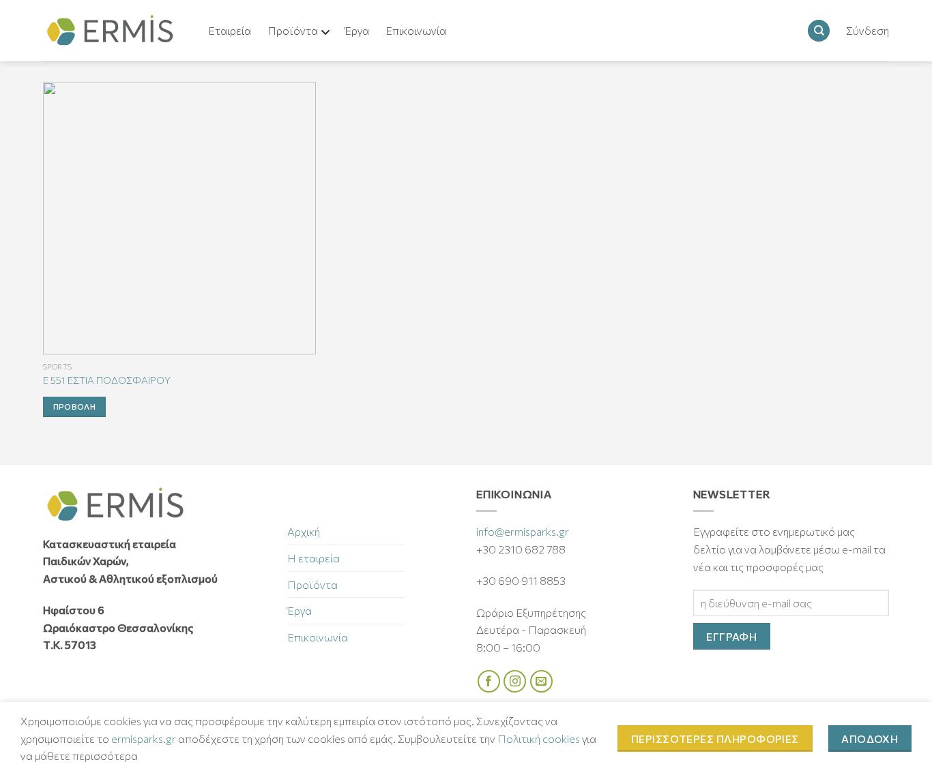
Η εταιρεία (313, 557)
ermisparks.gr (143, 738)
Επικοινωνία (317, 636)
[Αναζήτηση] (819, 31)
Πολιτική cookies (538, 738)
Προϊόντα (312, 584)
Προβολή (74, 406)
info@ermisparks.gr (522, 531)
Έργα (299, 610)
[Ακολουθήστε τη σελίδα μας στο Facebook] (489, 681)
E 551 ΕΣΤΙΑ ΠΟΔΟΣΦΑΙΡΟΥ (107, 380)
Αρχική (303, 531)
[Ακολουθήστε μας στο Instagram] (515, 681)
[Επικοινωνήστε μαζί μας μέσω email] (541, 681)
